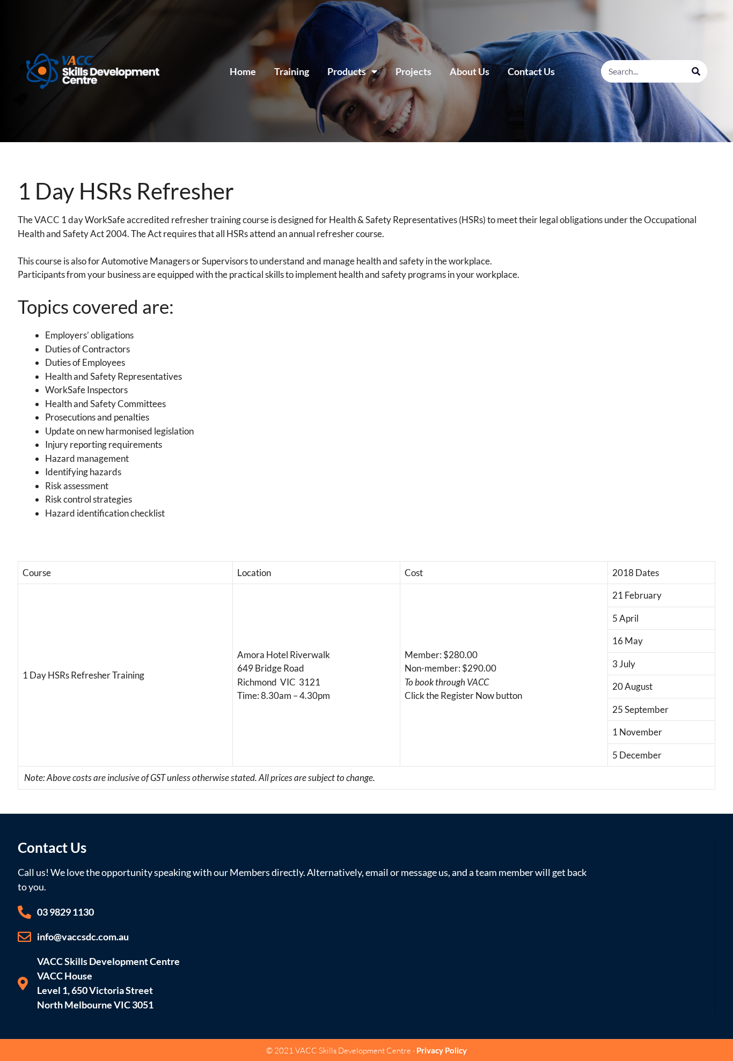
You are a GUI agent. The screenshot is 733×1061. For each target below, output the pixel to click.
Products (346, 71)
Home (243, 71)
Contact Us (531, 71)
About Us (469, 71)
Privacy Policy (441, 1050)
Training (291, 71)
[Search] (696, 71)
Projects (413, 71)
